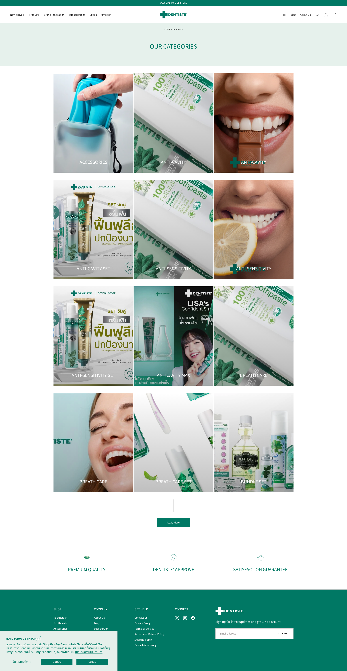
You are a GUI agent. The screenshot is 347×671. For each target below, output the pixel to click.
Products (34, 14)
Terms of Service (144, 629)
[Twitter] (177, 618)
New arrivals (17, 14)
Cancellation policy (145, 645)
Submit (283, 633)
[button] (284, 15)
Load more (173, 522)
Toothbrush (60, 618)
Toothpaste (60, 623)
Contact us (140, 618)
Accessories (60, 629)
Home (167, 29)
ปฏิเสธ (92, 662)
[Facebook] (193, 618)
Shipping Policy (143, 640)
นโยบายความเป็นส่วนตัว (88, 652)
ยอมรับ (57, 662)
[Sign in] (326, 14)
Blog (293, 14)
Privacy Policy (142, 623)
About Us (305, 14)
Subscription (101, 629)
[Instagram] (185, 618)
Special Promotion (100, 14)
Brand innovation (54, 14)
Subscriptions (77, 14)
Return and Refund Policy (149, 634)
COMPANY (100, 609)
